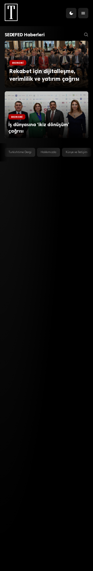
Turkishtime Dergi (19, 152)
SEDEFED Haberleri (25, 35)
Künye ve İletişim (77, 152)
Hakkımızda (48, 152)
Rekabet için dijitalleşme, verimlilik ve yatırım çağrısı (44, 75)
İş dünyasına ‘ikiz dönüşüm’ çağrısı (38, 128)
